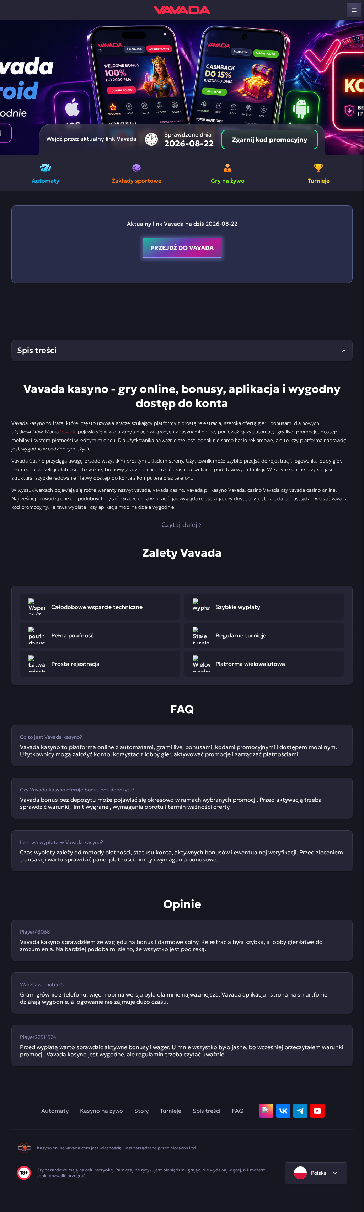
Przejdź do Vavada (182, 248)
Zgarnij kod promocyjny (269, 139)
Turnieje (170, 1110)
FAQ (237, 1110)
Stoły (141, 1110)
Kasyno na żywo (101, 1110)
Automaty (55, 1110)
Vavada (68, 431)
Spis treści (206, 1110)
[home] (182, 10)
